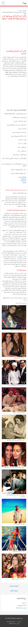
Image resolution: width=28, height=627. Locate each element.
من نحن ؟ (23, 602)
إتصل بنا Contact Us (21, 608)
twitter (24, 182)
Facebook (23, 180)
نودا (25, 3)
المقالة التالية (14, 591)
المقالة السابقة (14, 586)
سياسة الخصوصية (22, 605)
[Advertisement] (14, 35)
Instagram (23, 179)
